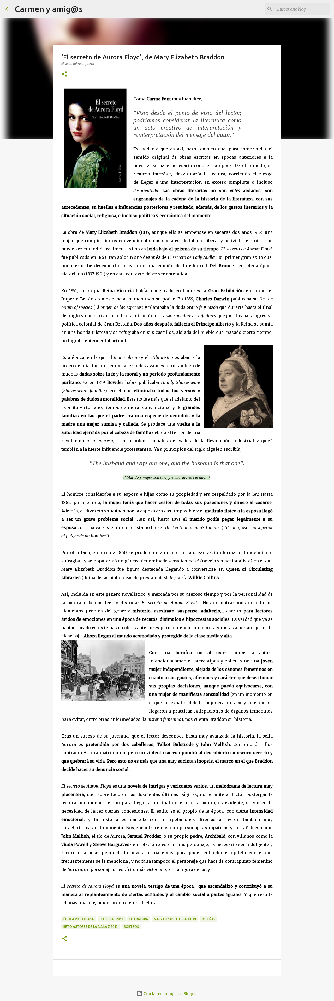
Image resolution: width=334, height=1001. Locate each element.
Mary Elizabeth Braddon (175, 919)
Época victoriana (78, 919)
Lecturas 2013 (111, 919)
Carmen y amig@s (49, 9)
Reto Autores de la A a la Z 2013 (90, 926)
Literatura (138, 919)
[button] (64, 74)
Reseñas (208, 919)
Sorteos (131, 926)
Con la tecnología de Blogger (170, 993)
